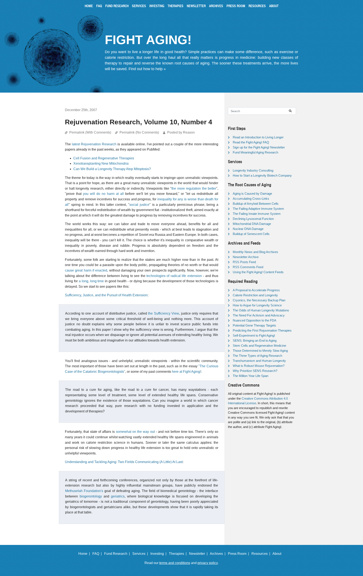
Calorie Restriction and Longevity (255, 295)
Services (139, 5)
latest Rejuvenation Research (94, 144)
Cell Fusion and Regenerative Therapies (103, 158)
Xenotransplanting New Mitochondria (101, 163)
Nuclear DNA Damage (248, 229)
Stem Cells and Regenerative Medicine (259, 345)
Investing (156, 5)
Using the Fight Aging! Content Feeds (258, 272)
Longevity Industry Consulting (253, 170)
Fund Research (117, 5)
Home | (85, 553)
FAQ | (97, 553)
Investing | (159, 553)
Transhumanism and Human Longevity (259, 360)
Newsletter (196, 5)
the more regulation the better (193, 188)
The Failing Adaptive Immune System (258, 208)
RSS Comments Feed (248, 267)
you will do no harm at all (103, 193)
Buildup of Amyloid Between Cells (256, 203)
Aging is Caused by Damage (252, 193)
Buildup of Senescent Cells (251, 234)
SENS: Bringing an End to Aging (254, 340)
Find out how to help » (147, 69)
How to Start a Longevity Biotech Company (262, 175)
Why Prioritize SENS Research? (255, 371)
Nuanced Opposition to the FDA (254, 320)
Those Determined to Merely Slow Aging (260, 350)
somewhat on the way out (135, 431)
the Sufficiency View (163, 313)
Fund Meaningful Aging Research (255, 152)
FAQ (99, 5)
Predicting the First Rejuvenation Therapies (262, 330)
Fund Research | (118, 553)
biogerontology (91, 496)
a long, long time (91, 281)
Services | (141, 553)
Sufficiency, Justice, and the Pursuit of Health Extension (106, 295)
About (274, 5)
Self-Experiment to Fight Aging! (254, 335)
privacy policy (207, 563)
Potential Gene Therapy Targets (254, 325)
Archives (216, 5)
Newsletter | (199, 553)
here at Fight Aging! (186, 371)
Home (89, 5)
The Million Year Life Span (250, 376)
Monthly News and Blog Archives (255, 252)
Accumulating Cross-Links (251, 198)
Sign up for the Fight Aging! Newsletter (259, 147)
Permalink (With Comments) (90, 132)
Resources (257, 5)
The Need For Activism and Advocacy (259, 315)
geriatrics (118, 496)
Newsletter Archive (246, 257)
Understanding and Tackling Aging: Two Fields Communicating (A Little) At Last (124, 462)
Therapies (175, 5)
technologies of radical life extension (174, 276)
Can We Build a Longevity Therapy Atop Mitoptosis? (112, 169)
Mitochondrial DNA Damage (252, 224)
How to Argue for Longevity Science (257, 305)
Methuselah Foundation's (84, 491)
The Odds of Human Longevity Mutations (261, 310)
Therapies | (178, 553)
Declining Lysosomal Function (253, 218)
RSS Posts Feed (244, 262)
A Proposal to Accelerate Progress (256, 290)
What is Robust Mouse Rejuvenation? (258, 365)
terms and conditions (174, 563)
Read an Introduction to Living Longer (258, 137)
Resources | (261, 553)
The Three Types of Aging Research (257, 355)
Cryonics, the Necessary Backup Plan (259, 300)
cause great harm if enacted (86, 270)
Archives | (218, 553)
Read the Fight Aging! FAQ (251, 142)
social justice (139, 204)
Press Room (235, 5)
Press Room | (239, 553)
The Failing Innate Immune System (257, 213)
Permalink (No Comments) (139, 132)
